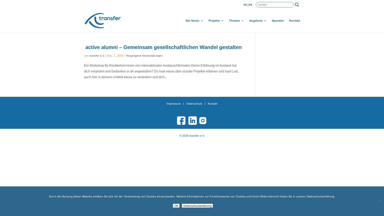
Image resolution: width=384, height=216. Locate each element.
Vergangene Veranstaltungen (144, 55)
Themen (234, 20)
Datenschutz (194, 103)
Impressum (174, 103)
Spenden (278, 20)
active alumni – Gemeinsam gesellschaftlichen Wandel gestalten (163, 47)
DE (245, 4)
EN (250, 4)
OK (176, 205)
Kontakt (294, 20)
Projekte (214, 20)
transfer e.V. (97, 55)
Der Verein (192, 20)
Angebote (256, 20)
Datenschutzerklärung (197, 205)
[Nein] (379, 201)
